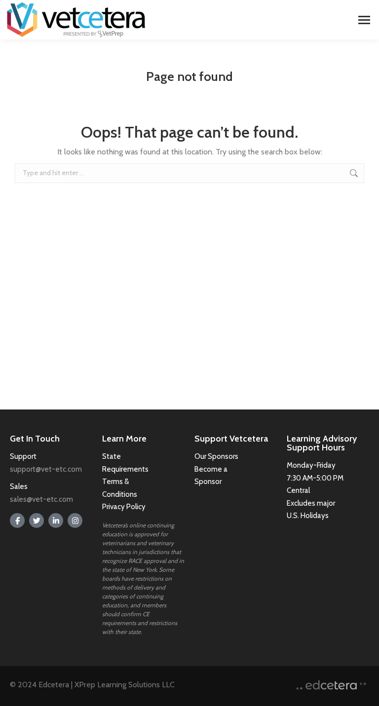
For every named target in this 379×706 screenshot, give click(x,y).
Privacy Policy (124, 506)
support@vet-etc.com (46, 469)
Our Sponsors (216, 456)
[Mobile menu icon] (364, 20)
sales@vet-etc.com (41, 499)
